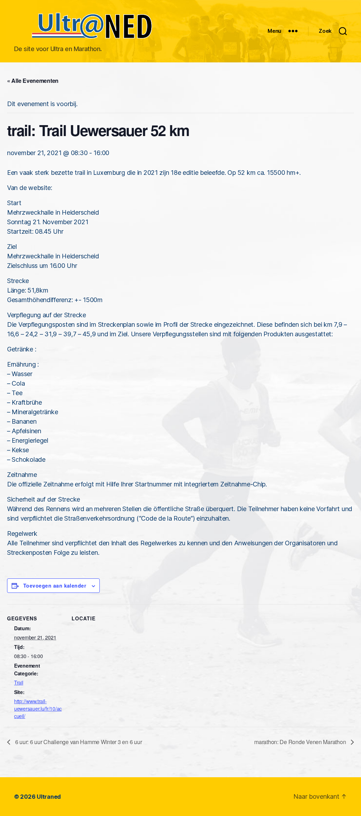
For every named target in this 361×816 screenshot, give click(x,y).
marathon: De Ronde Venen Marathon (300, 742)
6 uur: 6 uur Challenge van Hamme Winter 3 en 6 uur (78, 742)
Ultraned (49, 796)
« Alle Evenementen (33, 80)
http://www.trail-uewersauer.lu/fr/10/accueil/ (38, 708)
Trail (18, 682)
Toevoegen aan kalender (54, 585)
